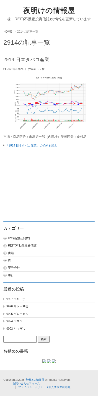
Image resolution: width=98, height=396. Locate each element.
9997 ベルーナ (16, 299)
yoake (32, 69)
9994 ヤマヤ (14, 321)
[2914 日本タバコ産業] (49, 104)
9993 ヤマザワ (16, 328)
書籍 (11, 253)
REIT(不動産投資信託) (22, 245)
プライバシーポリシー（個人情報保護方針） (45, 387)
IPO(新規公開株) (19, 238)
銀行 (11, 275)
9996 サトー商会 (17, 306)
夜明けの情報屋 (49, 10)
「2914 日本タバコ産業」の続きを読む (31, 145)
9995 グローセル (17, 314)
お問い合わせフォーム (26, 383)
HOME (7, 31)
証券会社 (14, 267)
